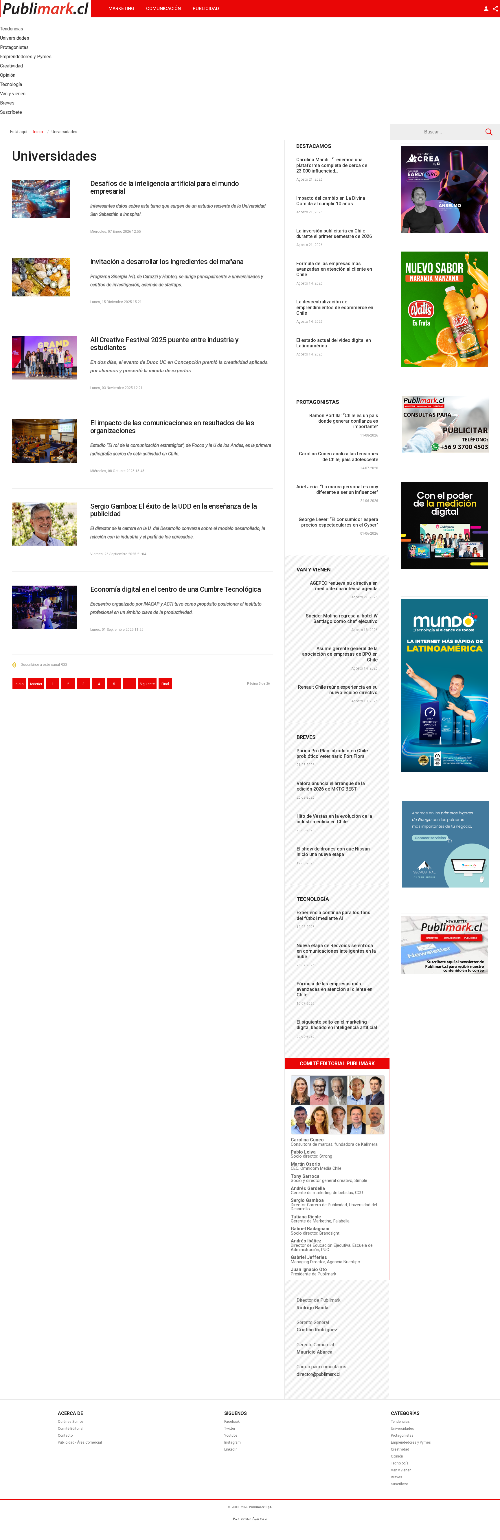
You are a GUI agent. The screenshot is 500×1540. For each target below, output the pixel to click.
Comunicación (163, 8)
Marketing (121, 8)
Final (165, 684)
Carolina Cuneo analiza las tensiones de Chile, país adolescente (338, 456)
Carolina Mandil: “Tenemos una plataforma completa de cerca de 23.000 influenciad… (331, 165)
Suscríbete (399, 1484)
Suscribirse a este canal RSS (44, 665)
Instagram (232, 1442)
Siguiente (147, 684)
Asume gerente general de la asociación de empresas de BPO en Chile (340, 654)
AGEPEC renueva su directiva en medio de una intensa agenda (344, 585)
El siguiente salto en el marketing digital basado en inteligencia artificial (337, 1024)
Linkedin (231, 1449)
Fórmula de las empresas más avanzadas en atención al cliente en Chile (334, 269)
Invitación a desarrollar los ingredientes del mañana (167, 262)
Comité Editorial (70, 1429)
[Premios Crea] (444, 231)
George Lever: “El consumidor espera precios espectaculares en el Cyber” (338, 522)
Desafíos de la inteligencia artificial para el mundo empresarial (164, 187)
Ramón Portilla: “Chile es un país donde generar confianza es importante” (343, 421)
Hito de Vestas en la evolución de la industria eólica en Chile (334, 818)
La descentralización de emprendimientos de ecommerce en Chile (334, 307)
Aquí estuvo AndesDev (250, 1519)
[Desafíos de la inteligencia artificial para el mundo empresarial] (44, 199)
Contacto (65, 1435)
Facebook (232, 1422)
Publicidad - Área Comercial (80, 1442)
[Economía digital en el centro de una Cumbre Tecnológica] (44, 607)
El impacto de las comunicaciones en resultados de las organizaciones (172, 426)
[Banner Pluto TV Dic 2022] (444, 567)
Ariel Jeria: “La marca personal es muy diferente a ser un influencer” (337, 489)
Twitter (229, 1429)
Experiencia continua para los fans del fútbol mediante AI (333, 915)
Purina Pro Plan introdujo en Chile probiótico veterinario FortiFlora (332, 753)
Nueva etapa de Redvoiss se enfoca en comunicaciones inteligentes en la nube (336, 951)
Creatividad (400, 1449)
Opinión (397, 1456)
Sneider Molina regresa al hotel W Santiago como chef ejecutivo (342, 618)
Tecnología (400, 1463)
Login (486, 8)
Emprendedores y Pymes (411, 1442)
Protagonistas (402, 1435)
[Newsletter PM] (444, 972)
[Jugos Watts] (444, 366)
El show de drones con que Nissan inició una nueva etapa (333, 851)
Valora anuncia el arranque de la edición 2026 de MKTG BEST (331, 786)
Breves (396, 1477)
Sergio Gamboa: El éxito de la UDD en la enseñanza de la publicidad (173, 510)
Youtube (230, 1435)
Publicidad (206, 8)
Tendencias (400, 1422)
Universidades (402, 1429)
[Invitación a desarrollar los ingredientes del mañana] (44, 277)
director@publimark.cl (318, 1374)
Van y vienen (401, 1470)
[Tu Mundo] (444, 771)
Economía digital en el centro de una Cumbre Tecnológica (175, 589)
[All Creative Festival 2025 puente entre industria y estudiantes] (44, 358)
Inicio (19, 684)
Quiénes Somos (71, 1422)
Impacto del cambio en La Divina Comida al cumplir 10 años (330, 200)
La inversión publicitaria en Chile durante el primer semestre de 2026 (334, 233)
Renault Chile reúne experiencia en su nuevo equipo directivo (338, 689)
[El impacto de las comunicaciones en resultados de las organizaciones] (44, 441)
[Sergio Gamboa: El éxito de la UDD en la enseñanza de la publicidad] (44, 524)
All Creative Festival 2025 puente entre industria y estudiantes (164, 343)
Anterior (36, 684)
